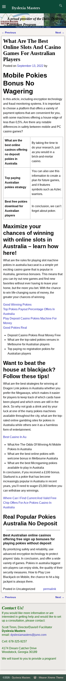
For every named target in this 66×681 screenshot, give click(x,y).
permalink (49, 589)
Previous (9, 32)
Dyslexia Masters (26, 8)
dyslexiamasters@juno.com (28, 634)
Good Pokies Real (15, 327)
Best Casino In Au (14, 437)
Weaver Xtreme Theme (51, 677)
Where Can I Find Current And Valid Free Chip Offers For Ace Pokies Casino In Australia (29, 503)
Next (59, 32)
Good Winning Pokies (17, 304)
